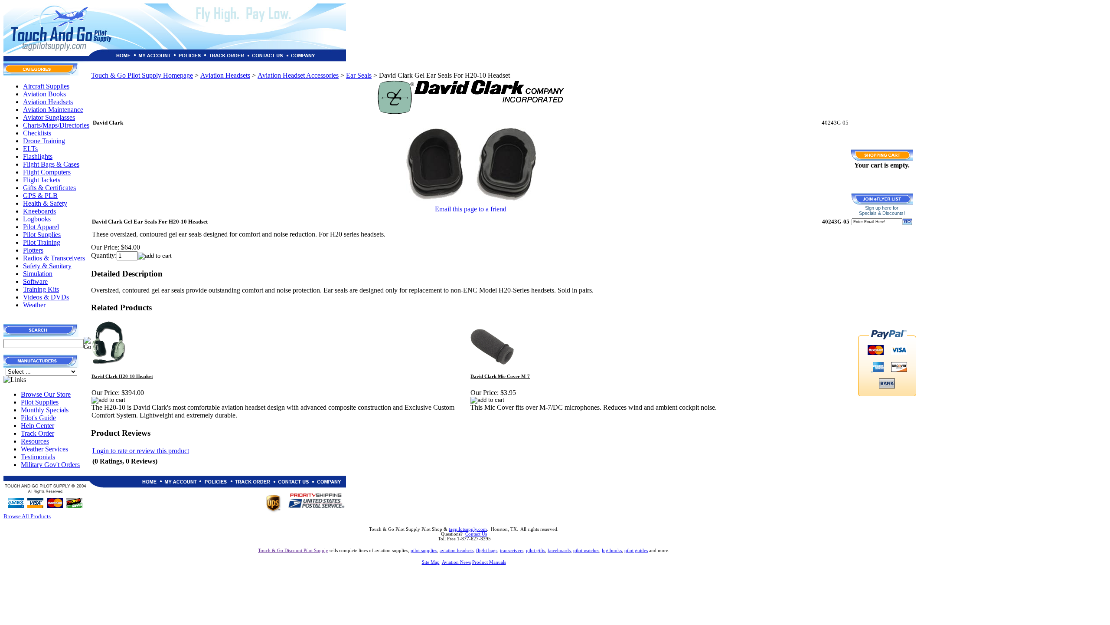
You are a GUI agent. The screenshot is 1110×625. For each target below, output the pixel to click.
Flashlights (37, 156)
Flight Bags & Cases (51, 164)
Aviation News (456, 562)
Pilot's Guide (38, 417)
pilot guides (636, 550)
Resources (35, 441)
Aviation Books (44, 94)
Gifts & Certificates (49, 187)
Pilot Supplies (42, 234)
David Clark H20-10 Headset (122, 376)
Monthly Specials (45, 410)
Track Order (37, 433)
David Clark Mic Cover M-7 (500, 376)
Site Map (431, 562)
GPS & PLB (40, 195)
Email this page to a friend (470, 209)
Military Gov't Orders (50, 464)
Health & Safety (45, 203)
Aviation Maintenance (53, 109)
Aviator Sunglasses (49, 117)
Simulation (37, 273)
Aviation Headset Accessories (298, 75)
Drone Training (44, 141)
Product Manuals (489, 562)
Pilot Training (41, 242)
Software (35, 281)
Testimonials (38, 457)
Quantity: (104, 255)
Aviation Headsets (48, 101)
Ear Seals (359, 75)
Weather (34, 305)
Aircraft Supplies (46, 86)
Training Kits (41, 289)
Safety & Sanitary (47, 266)
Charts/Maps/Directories (56, 125)
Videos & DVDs (46, 297)
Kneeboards (39, 211)
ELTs (30, 148)
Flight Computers (47, 172)
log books (612, 550)
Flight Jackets (41, 180)
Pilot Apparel (41, 226)
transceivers (511, 550)
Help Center (37, 425)
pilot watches (586, 550)
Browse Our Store (46, 394)
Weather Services (44, 449)
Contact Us (476, 534)
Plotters (33, 250)
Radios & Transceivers (54, 258)
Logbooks (37, 219)
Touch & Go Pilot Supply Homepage (142, 75)
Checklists (37, 133)
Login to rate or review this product (140, 450)
